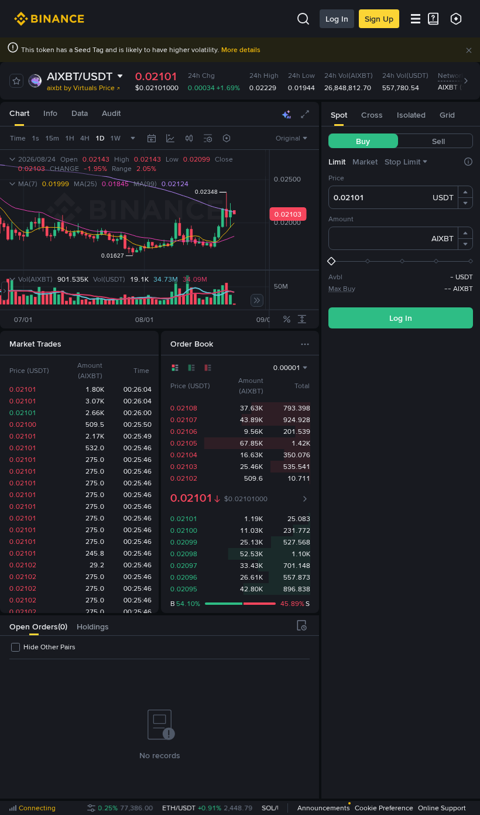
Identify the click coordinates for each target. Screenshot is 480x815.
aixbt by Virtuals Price (81, 88)
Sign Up (379, 18)
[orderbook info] (305, 499)
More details (240, 49)
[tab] (19, 114)
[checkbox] (42, 647)
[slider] (400, 261)
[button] (469, 50)
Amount (341, 219)
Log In (336, 18)
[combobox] (189, 138)
